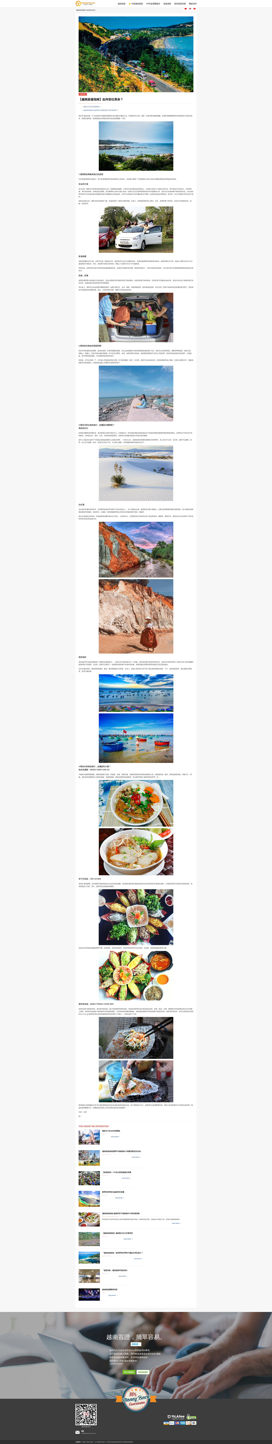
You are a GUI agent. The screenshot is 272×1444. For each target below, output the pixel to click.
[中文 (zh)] (186, 8)
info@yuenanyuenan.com (88, 1433)
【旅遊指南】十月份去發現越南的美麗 (116, 1172)
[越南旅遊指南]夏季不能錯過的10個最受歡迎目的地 (121, 1151)
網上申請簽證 (129, 1372)
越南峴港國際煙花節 (109, 1290)
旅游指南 (83, 94)
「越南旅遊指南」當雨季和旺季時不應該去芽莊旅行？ (122, 1253)
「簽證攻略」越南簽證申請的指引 (115, 1270)
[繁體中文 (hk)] (195, 8)
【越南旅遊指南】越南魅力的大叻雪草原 (117, 1233)
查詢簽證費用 (143, 1372)
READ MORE (114, 1136)
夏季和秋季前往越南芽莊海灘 (113, 1192)
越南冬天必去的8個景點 (91, 107)
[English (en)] (190, 8)
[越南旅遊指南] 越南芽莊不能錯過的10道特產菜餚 (99, 110)
